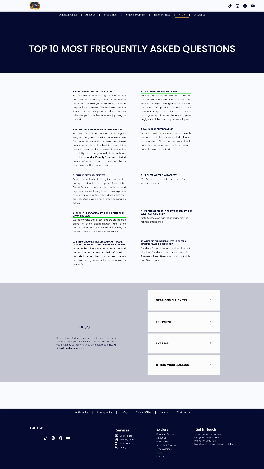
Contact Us (199, 14)
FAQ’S (181, 14)
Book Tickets (111, 14)
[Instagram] (237, 6)
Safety (124, 412)
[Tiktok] (230, 6)
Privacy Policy (104, 412)
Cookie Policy (81, 412)
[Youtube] (252, 6)
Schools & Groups (135, 14)
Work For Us (183, 412)
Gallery (164, 412)
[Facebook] (245, 6)
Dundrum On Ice (68, 14)
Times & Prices (162, 14)
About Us (90, 14)
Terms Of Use (143, 412)
